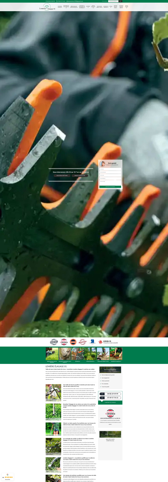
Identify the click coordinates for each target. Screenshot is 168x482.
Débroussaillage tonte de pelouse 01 (74, 7)
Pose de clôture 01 (126, 6)
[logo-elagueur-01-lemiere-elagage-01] (47, 7)
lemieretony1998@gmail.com (75, 1)
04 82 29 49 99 (51, 1)
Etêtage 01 (110, 7)
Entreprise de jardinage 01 (105, 7)
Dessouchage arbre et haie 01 (99, 7)
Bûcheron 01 (88, 7)
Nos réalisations (62, 175)
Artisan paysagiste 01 (93, 6)
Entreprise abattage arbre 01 (121, 6)
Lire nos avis (7, 479)
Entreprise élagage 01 (60, 7)
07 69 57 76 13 (61, 1)
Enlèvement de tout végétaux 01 (66, 6)
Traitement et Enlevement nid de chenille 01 (82, 6)
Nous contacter (80, 175)
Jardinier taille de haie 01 (115, 6)
